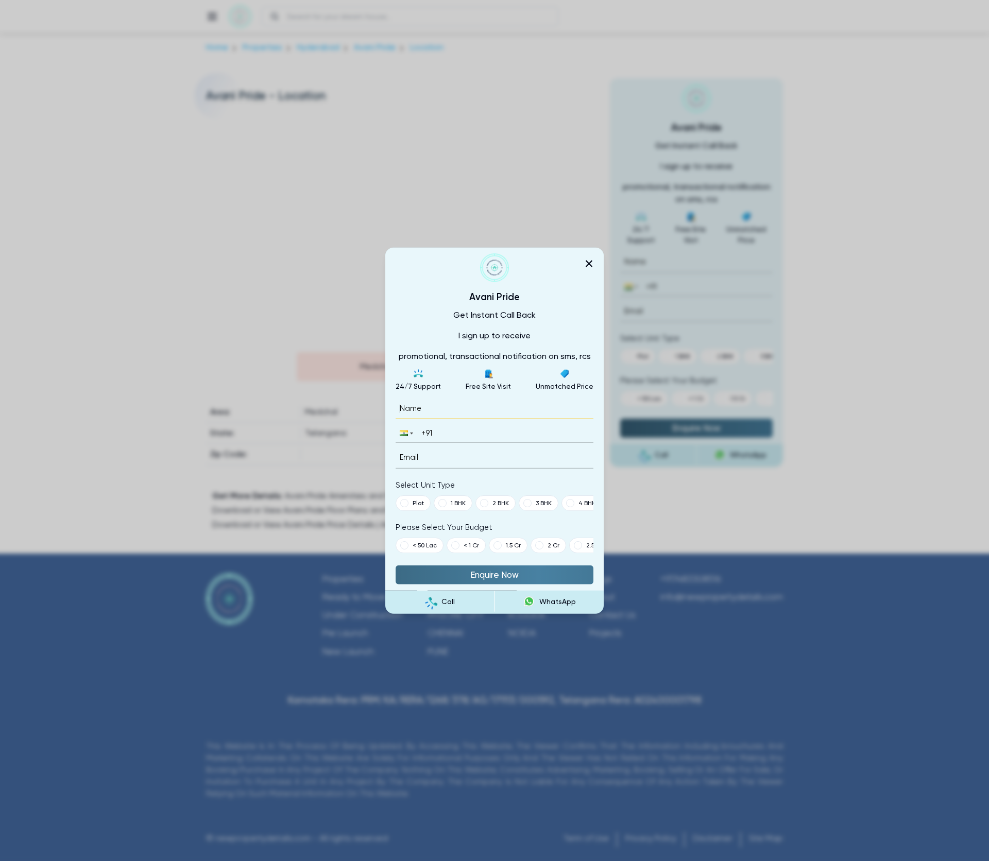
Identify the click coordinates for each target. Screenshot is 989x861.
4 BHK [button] (586, 502)
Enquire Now (494, 574)
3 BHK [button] (544, 502)
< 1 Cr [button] (471, 544)
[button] (405, 433)
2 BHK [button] (500, 502)
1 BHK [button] (458, 502)
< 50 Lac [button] (425, 544)
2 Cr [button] (553, 544)
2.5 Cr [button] (594, 544)
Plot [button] (418, 502)
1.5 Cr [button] (513, 544)
